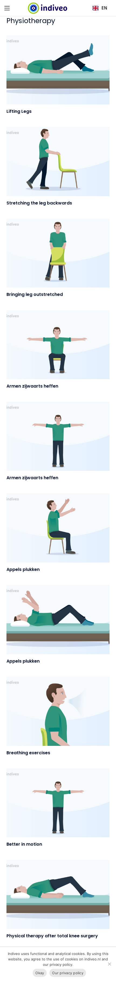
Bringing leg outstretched (34, 294)
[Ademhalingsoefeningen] (58, 711)
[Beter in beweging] (58, 803)
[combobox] (100, 8)
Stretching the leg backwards (39, 203)
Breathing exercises (28, 753)
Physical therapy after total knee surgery (52, 936)
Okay (39, 973)
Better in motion (24, 844)
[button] (7, 8)
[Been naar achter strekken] (58, 161)
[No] (109, 964)
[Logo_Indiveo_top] (47, 8)
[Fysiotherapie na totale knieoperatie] (58, 894)
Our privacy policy (67, 973)
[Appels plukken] (58, 528)
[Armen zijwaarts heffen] (58, 344)
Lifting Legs (19, 111)
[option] (100, 8)
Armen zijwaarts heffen (32, 386)
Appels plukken (23, 569)
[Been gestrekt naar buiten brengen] (58, 253)
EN (104, 8)
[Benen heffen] (58, 69)
